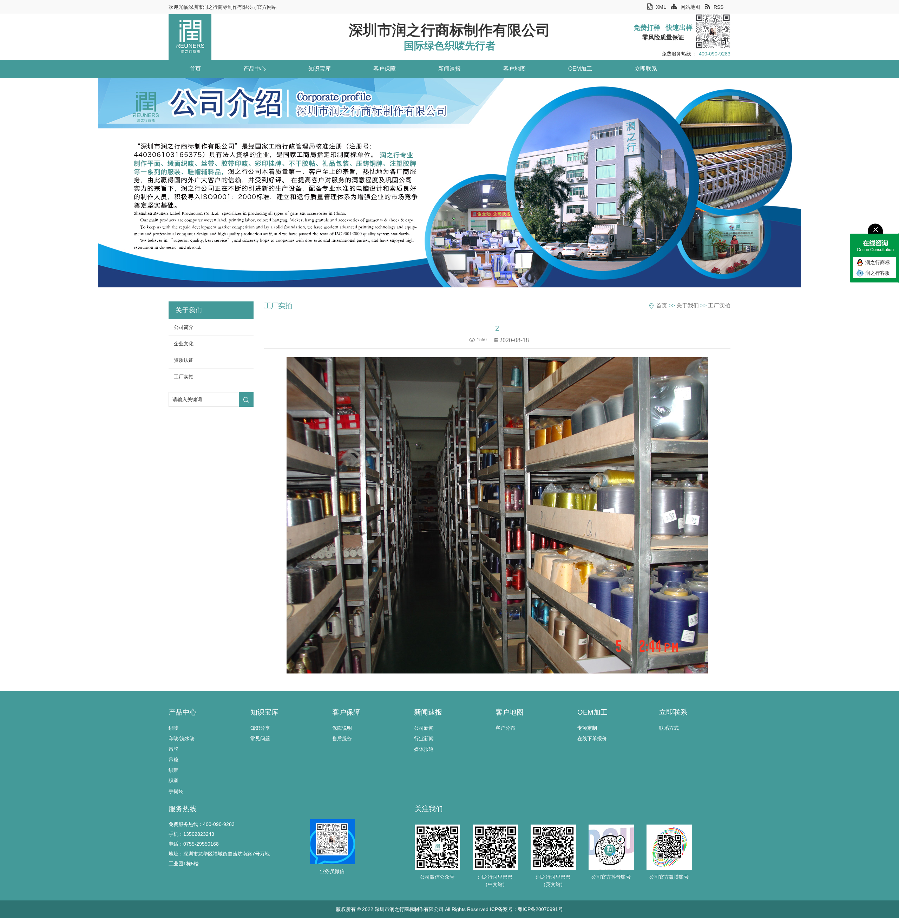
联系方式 (669, 728)
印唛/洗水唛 (182, 738)
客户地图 (514, 69)
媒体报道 (424, 749)
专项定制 (587, 728)
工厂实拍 (183, 376)
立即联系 (646, 69)
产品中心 (254, 69)
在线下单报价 (592, 738)
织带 (173, 770)
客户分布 (505, 728)
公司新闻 (424, 728)
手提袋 (176, 791)
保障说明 (342, 728)
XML (661, 7)
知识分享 (260, 728)
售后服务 (342, 738)
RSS (718, 7)
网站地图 (690, 7)
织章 (173, 780)
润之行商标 (877, 262)
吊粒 (173, 759)
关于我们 (687, 305)
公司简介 (183, 327)
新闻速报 (449, 69)
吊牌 (173, 749)
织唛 (173, 728)
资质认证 (183, 360)
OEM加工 (580, 69)
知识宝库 (319, 69)
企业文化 (183, 343)
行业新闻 (424, 738)
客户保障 (384, 69)
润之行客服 (877, 273)
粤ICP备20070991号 (540, 909)
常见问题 (260, 738)
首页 (195, 69)
